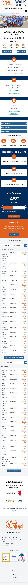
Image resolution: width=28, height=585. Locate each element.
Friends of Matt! (5, 389)
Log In (19, 8)
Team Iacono (4, 423)
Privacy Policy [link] (15, 574)
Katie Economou (5, 304)
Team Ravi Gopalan (5, 371)
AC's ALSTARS (4, 436)
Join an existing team (14, 173)
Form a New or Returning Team (14, 161)
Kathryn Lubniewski (5, 328)
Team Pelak (5, 397)
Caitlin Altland (4, 338)
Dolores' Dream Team (4, 403)
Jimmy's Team (4, 432)
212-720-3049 (14, 114)
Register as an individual (14, 185)
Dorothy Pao (4, 299)
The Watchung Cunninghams (6, 459)
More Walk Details (14, 93)
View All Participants (13, 357)
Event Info (5, 131)
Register (6, 52)
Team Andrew (4, 427)
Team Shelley (4, 375)
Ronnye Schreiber (4, 342)
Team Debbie (4, 380)
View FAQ (13, 234)
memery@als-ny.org (14, 111)
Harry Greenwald (5, 347)
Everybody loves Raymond (5, 453)
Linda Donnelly (4, 333)
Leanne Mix (5, 317)
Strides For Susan (5, 414)
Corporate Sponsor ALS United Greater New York (5, 256)
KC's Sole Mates (4, 394)
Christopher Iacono (5, 313)
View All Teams (13, 471)
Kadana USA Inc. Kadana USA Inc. (4, 266)
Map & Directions (14, 91)
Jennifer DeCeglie (4, 290)
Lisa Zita (4, 308)
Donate (13, 8)
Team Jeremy (4, 447)
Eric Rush (4, 276)
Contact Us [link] (14, 571)
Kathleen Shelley (4, 272)
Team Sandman (4, 409)
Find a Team (5, 127)
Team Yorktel (4, 418)
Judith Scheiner (4, 351)
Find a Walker (6, 123)
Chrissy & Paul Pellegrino (5, 323)
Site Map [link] (15, 577)
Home (6, 8)
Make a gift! (13, 216)
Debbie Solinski (4, 295)
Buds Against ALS (4, 442)
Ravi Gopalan (4, 286)
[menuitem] (14, 8)
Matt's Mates (3, 384)
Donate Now (24, 254)
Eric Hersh (5, 280)
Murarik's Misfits (4, 465)
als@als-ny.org (10, 546)
